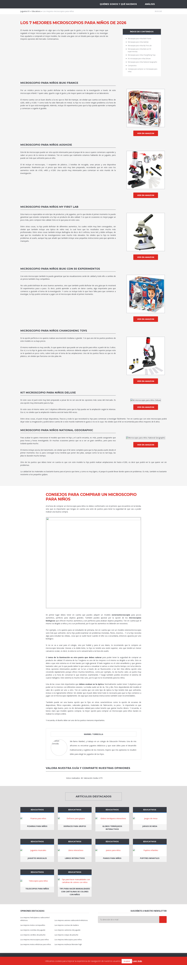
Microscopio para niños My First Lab (140, 45)
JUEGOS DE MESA (149, 826)
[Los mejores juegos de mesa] (150, 818)
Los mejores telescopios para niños (68, 939)
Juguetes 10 (33, 4)
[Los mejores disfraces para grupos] (75, 818)
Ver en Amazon (145, 133)
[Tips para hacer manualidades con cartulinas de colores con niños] (75, 881)
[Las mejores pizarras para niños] (37, 818)
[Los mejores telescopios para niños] (37, 881)
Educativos (36, 11)
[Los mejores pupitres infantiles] (150, 850)
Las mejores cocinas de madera (67, 925)
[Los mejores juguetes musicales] (37, 850)
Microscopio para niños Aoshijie (138, 42)
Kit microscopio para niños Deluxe (139, 58)
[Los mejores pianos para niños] (112, 850)
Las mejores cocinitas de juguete (32, 930)
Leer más (137, 961)
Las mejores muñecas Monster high (68, 944)
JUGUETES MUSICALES (37, 858)
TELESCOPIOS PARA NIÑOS (37, 888)
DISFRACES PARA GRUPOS (75, 826)
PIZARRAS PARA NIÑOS (37, 826)
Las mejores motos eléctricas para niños (35, 944)
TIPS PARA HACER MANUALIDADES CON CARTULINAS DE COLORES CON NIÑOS (75, 891)
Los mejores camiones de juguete (67, 930)
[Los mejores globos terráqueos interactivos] (112, 818)
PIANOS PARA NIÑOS (112, 858)
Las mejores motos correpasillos (32, 925)
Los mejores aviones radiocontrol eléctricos (71, 920)
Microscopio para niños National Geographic (142, 62)
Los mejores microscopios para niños (34, 939)
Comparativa (132, 65)
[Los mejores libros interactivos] (75, 850)
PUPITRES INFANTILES (149, 858)
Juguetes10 (25, 11)
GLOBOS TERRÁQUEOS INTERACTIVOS (112, 827)
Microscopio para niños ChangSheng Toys (141, 55)
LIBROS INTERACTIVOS (75, 858)
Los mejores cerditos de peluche (32, 935)
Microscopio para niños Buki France (139, 38)
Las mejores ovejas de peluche (66, 935)
